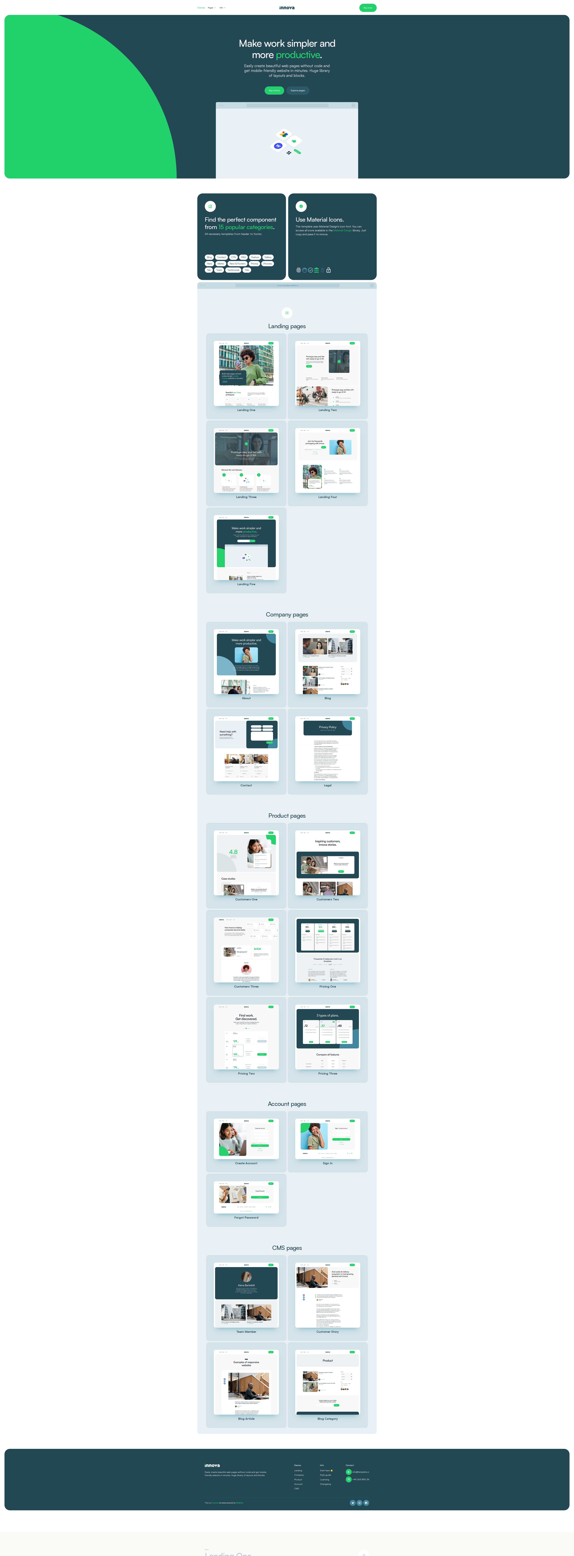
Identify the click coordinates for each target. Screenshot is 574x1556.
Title (247, 269)
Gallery (268, 257)
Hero (209, 263)
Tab (209, 269)
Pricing (254, 263)
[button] (212, 8)
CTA (233, 257)
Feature (255, 257)
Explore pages (298, 90)
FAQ (243, 257)
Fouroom (215, 1503)
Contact (221, 257)
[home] (287, 7)
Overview (201, 8)
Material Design (342, 230)
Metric (220, 263)
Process (267, 263)
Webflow (239, 1503)
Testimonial (233, 269)
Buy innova (274, 90)
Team (219, 269)
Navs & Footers (237, 263)
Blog (209, 257)
